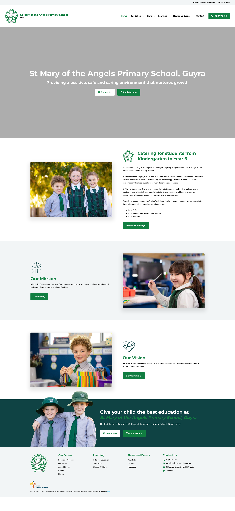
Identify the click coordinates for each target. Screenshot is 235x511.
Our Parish (62, 463)
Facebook (132, 467)
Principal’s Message (66, 460)
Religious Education (101, 460)
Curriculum (97, 463)
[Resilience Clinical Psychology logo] (38, 463)
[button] (204, 2)
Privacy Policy (90, 491)
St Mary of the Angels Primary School (44, 14)
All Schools (225, 2)
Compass (131, 463)
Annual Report (63, 467)
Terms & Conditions (79, 491)
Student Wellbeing (100, 467)
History (61, 474)
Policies (61, 470)
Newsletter (132, 460)
